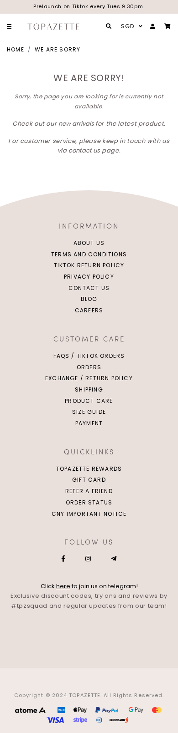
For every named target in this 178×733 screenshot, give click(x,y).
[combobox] (130, 26)
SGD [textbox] (128, 26)
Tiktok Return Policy (89, 265)
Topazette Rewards (89, 469)
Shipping (89, 389)
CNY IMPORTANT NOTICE (89, 514)
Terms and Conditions (89, 254)
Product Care (89, 401)
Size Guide (89, 412)
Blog (89, 299)
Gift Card (89, 480)
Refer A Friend (89, 491)
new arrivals (76, 123)
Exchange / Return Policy (89, 378)
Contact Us (89, 288)
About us (89, 243)
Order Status (89, 502)
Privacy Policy (89, 276)
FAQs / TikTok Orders (89, 356)
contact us (84, 150)
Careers (89, 310)
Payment (89, 423)
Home (15, 49)
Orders (89, 367)
